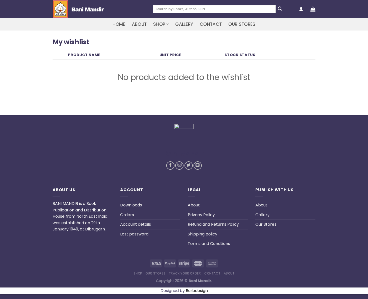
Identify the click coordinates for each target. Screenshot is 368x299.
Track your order (185, 273)
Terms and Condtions (209, 243)
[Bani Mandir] (99, 9)
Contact (211, 24)
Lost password (134, 234)
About (139, 24)
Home (118, 24)
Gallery (184, 24)
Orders (127, 215)
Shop (159, 24)
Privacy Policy (201, 215)
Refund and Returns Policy (213, 224)
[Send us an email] (198, 165)
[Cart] (312, 9)
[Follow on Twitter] (189, 165)
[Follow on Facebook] (170, 165)
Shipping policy (202, 234)
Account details (135, 224)
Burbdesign (197, 290)
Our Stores (242, 24)
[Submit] (280, 9)
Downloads (131, 205)
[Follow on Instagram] (179, 165)
